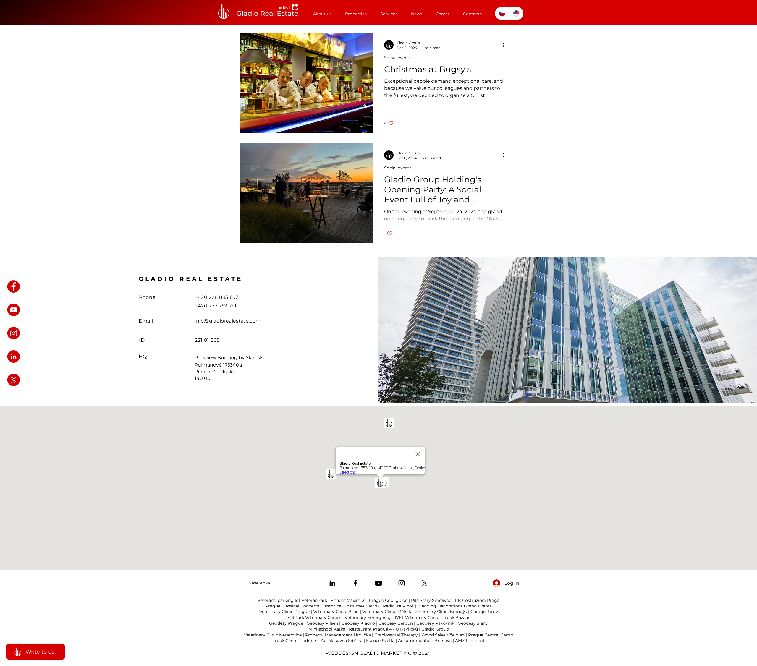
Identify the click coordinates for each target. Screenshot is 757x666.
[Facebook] (355, 583)
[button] (355, 11)
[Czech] (502, 13)
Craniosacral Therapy (396, 635)
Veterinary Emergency (368, 617)
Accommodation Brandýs (425, 640)
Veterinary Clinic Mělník (386, 611)
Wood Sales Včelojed (443, 635)
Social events (397, 57)
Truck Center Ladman (295, 640)
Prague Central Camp (490, 635)
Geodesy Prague (286, 623)
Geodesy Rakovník (435, 623)
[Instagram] (401, 583)
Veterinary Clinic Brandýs (441, 611)
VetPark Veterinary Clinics (314, 617)
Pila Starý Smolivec (431, 600)
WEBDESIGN (342, 653)
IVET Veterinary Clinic (417, 617)
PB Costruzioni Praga (477, 600)
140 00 (203, 378)
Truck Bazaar (456, 617)
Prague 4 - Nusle (214, 372)
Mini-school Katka (326, 629)
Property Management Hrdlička (338, 635)
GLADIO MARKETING (386, 653)
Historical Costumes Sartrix (351, 606)
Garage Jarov (484, 611)
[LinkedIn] (332, 583)
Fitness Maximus (348, 600)
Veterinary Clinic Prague (284, 611)
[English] (516, 13)
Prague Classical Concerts (292, 606)
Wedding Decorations (440, 606)
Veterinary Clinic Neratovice (273, 635)
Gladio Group (435, 629)
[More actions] (505, 44)
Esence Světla (380, 640)
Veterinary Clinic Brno (336, 611)
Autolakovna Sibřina (342, 640)
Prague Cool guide (388, 600)
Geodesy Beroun (395, 623)
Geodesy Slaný (473, 623)
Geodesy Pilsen (322, 623)
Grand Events (478, 606)
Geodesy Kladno (358, 623)
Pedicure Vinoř (398, 606)
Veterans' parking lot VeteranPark (292, 600)
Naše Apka (259, 583)
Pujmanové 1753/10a (218, 365)
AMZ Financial (469, 640)
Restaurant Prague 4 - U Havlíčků (383, 629)
